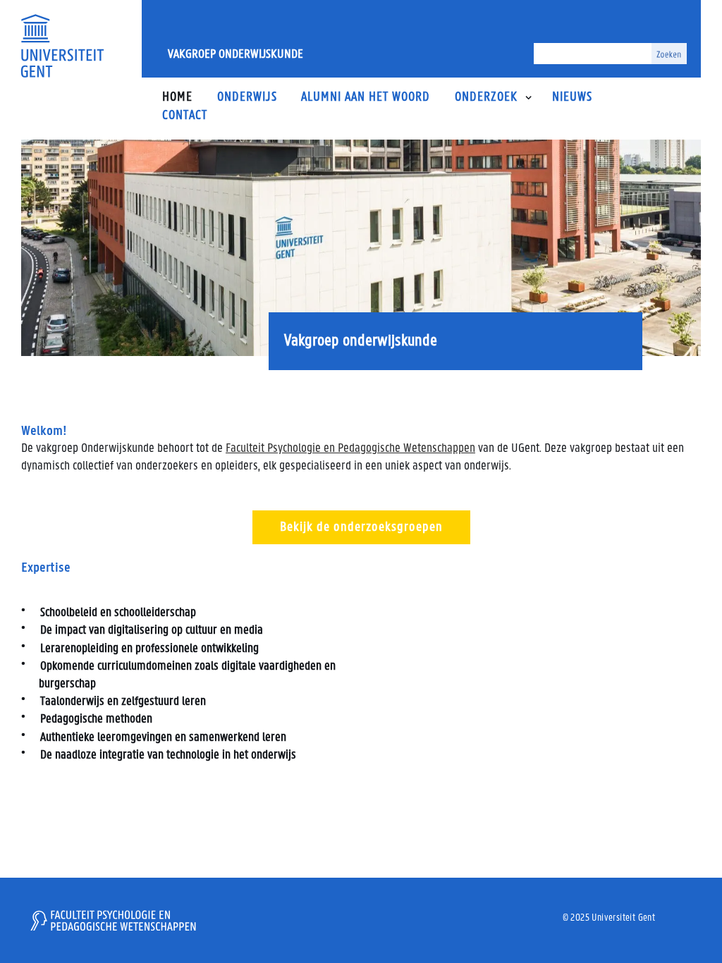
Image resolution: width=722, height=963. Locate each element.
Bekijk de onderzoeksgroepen (361, 527)
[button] (528, 97)
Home (177, 97)
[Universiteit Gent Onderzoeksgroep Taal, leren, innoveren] (62, 46)
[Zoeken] (669, 53)
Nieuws (572, 97)
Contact (184, 116)
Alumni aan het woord (365, 97)
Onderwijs (247, 97)
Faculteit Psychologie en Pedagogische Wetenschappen (350, 448)
